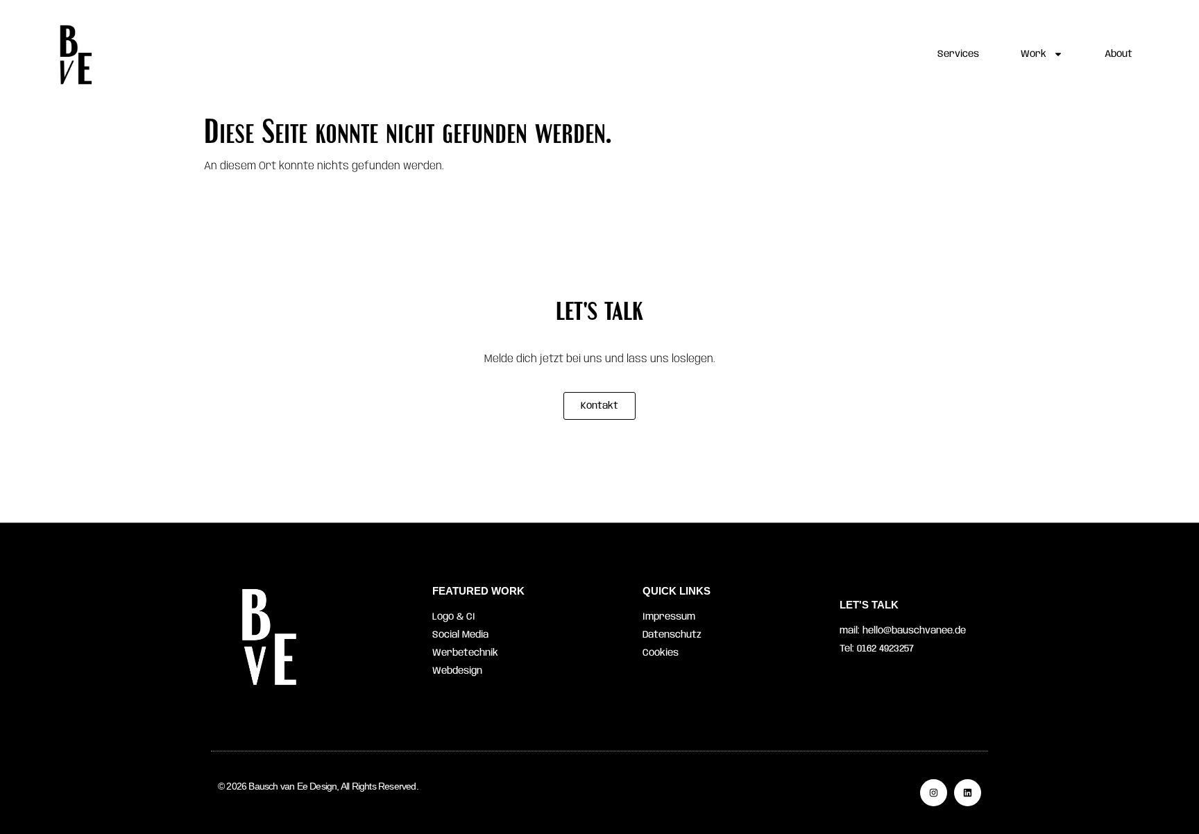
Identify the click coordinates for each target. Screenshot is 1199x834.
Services (958, 54)
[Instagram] (933, 792)
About (1118, 54)
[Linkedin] (967, 792)
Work (1033, 54)
